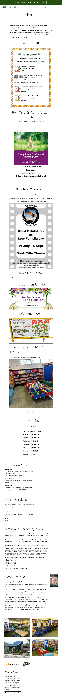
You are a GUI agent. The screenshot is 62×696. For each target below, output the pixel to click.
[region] (31, 2)
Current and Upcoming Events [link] (41, 7)
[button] (60, 7)
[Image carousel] (31, 385)
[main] (31, 14)
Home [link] (23, 7)
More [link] (54, 7)
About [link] (28, 7)
